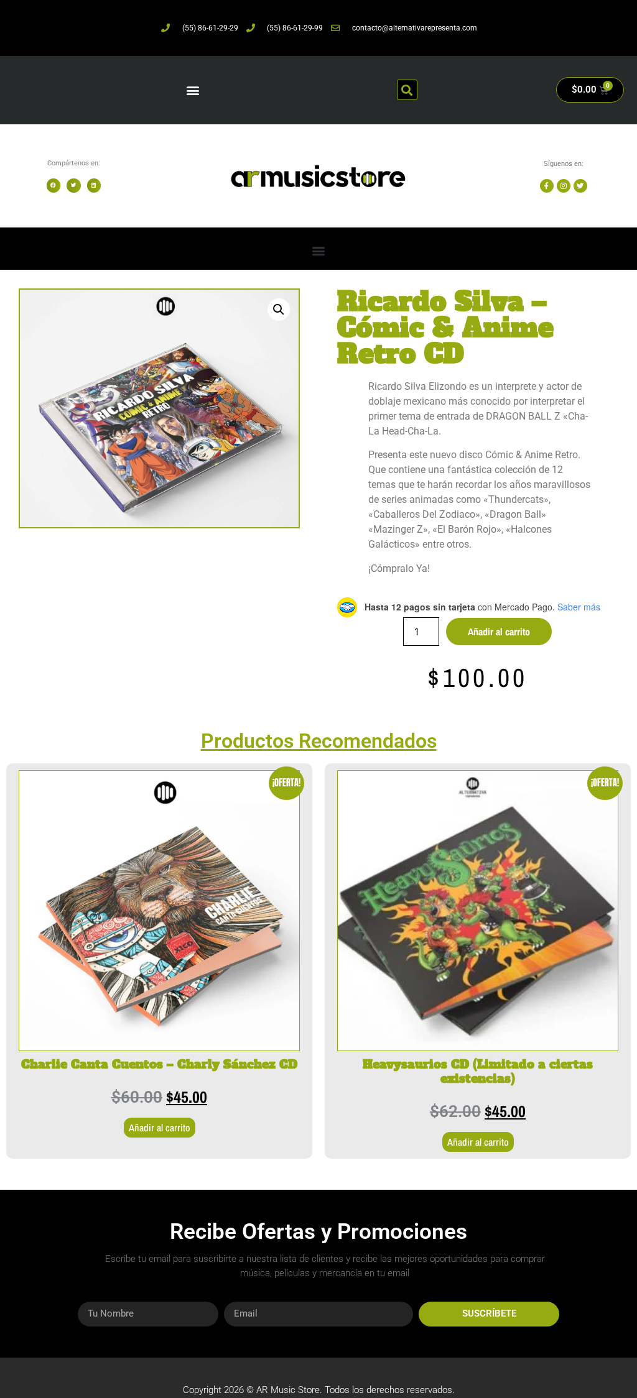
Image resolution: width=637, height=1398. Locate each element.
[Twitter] (580, 186)
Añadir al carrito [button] (159, 1127)
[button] (193, 90)
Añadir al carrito (499, 631)
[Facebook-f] (547, 186)
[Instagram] (563, 186)
